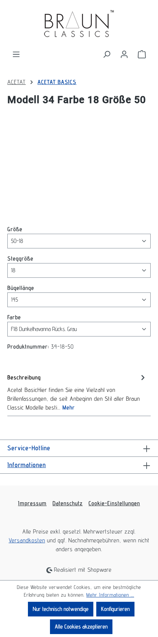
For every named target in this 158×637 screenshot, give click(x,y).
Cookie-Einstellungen (114, 503)
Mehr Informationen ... (110, 595)
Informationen (26, 465)
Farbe (14, 317)
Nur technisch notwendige (61, 608)
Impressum (32, 503)
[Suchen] (106, 54)
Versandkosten (27, 540)
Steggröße (20, 258)
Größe (14, 229)
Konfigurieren (115, 608)
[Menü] (16, 54)
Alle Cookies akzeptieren (81, 626)
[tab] (77, 392)
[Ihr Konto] (124, 54)
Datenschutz (68, 503)
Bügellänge (20, 287)
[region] (79, 169)
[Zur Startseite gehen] (79, 25)
